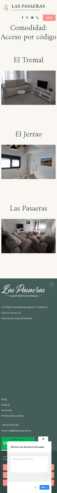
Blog (4, 399)
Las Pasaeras (28, 6)
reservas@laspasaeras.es (16, 430)
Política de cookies (12, 415)
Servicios (6, 410)
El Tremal (28, 60)
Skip (35, 487)
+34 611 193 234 (10, 425)
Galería (5, 404)
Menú (49, 17)
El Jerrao (28, 134)
